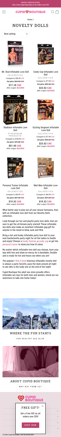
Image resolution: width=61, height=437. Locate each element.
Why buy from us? (30, 387)
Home (29, 19)
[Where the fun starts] (30, 313)
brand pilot (30, 435)
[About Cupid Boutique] (30, 361)
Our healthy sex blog (30, 339)
